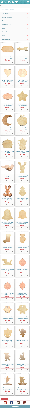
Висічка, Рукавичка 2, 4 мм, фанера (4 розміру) (22, 246)
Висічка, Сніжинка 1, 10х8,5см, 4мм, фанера (7, 317)
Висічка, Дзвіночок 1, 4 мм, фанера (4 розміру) (7, 223)
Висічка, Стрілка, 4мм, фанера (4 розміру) (22, 57)
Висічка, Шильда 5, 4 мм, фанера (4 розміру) (7, 105)
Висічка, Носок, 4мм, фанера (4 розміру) (7, 246)
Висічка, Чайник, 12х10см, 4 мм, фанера (22, 152)
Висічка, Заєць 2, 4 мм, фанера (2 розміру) (22, 175)
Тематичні (5, 20)
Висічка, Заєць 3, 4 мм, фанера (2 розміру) (7, 199)
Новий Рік (4, 32)
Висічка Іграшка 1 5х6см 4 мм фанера (22, 270)
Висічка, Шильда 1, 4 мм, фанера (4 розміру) (22, 81)
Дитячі (4, 28)
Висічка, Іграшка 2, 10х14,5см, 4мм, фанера (22, 294)
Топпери (4, 35)
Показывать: (4, 398)
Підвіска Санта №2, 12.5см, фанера (7, 365)
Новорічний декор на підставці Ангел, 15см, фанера (7, 389)
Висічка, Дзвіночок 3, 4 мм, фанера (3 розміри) (22, 223)
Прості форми (6, 13)
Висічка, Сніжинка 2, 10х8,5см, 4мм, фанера (22, 317)
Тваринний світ (6, 24)
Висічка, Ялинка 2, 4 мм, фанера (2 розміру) (22, 199)
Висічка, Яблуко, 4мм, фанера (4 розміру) (22, 128)
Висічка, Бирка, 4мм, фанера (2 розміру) (7, 57)
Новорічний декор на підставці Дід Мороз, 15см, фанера (22, 389)
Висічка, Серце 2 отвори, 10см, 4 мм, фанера (7, 81)
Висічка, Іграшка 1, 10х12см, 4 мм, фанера (7, 294)
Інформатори (6, 39)
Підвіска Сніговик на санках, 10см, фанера (22, 365)
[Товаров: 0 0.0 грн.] (27, 2)
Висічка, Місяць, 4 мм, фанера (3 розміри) (8, 128)
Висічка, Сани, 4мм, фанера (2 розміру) (7, 270)
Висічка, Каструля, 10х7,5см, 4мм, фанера (7, 152)
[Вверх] (29, 403)
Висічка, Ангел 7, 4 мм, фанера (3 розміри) (7, 341)
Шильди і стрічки (7, 17)
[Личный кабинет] (13, 2)
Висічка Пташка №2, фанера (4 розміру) (7, 175)
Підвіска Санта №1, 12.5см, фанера (22, 341)
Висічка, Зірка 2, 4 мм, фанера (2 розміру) (22, 105)
